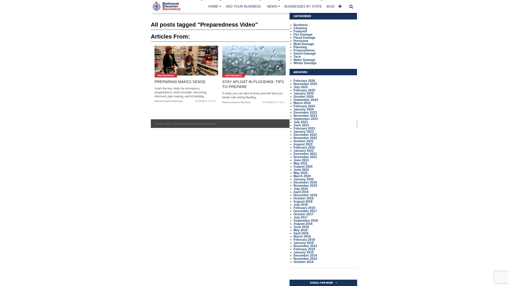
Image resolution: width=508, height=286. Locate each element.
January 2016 (303, 242)
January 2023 (303, 131)
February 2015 (304, 249)
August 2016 (303, 223)
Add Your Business (243, 6)
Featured (300, 31)
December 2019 (305, 182)
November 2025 (305, 84)
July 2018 (300, 204)
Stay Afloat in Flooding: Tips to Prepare (253, 84)
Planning (300, 47)
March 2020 (302, 176)
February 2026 (304, 80)
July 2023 (300, 122)
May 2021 (300, 163)
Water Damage (304, 60)
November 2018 (305, 195)
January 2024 (303, 109)
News (272, 6)
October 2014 (303, 262)
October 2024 (303, 96)
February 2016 (304, 239)
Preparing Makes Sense (180, 82)
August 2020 (303, 166)
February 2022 (304, 147)
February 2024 (304, 106)
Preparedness (304, 50)
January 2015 (303, 252)
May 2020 (300, 173)
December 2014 (305, 255)
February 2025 (304, 90)
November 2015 (305, 246)
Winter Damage (305, 63)
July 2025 (300, 87)
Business (300, 25)
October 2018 (303, 198)
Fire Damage (303, 34)
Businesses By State (303, 6)
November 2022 (305, 138)
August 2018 (303, 201)
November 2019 (305, 185)
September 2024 (305, 99)
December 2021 (305, 154)
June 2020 (301, 169)
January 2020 (303, 179)
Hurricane (300, 41)
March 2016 (302, 236)
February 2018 (304, 208)
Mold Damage (303, 44)
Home (213, 6)
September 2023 (305, 119)
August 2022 (303, 144)
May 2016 (300, 230)
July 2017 (300, 217)
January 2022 (303, 150)
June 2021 (301, 160)
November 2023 (305, 115)
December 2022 (305, 134)
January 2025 (303, 93)
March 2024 (302, 103)
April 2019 (301, 192)
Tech (297, 56)
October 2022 (303, 141)
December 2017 (305, 211)
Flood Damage (304, 37)
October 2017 (303, 214)
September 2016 (305, 220)
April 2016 (301, 233)
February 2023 (304, 128)
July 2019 (300, 188)
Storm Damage (304, 53)
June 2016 (301, 227)
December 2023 (305, 112)
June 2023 (301, 125)
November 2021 (305, 157)
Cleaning (300, 28)
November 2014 (305, 258)
